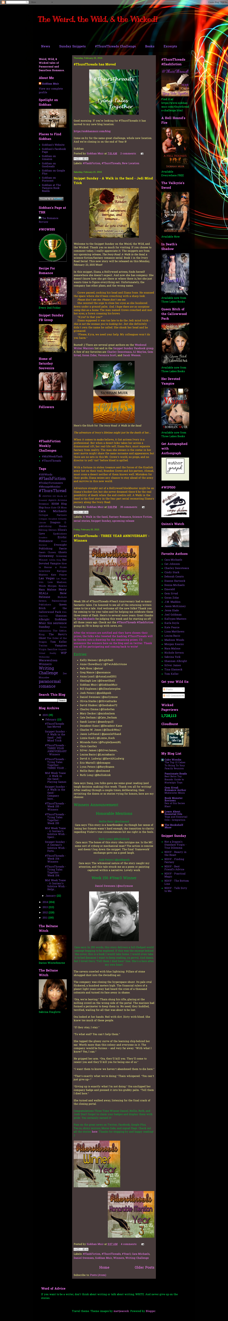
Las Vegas (47, 578)
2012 (45, 913)
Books (149, 46)
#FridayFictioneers (51, 483)
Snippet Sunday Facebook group (133, 348)
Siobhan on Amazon (49, 158)
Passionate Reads (176, 774)
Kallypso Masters (175, 619)
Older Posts (144, 1267)
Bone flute (50, 507)
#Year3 (126, 1254)
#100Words (45, 475)
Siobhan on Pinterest (49, 179)
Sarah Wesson (132, 355)
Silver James (172, 665)
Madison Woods (174, 640)
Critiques (43, 519)
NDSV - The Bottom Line (176, 882)
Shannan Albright (175, 661)
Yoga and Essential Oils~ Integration (176, 818)
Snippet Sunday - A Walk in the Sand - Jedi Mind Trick (56, 736)
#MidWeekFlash (52, 457)
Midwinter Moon (175, 793)
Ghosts (62, 552)
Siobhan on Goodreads (49, 165)
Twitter (43, 646)
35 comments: (129, 507)
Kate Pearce (59, 575)
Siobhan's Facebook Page (54, 150)
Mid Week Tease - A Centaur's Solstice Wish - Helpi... (55, 885)
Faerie (63, 549)
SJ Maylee (139, 352)
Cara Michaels (86, 619)
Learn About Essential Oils (173, 813)
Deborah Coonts (174, 577)
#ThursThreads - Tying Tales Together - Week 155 (55, 819)
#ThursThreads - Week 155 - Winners (55, 807)
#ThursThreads (111, 163)
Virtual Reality (47, 653)
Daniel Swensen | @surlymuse (114, 886)
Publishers (45, 604)
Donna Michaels (174, 585)
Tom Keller (58, 642)
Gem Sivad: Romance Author (175, 789)
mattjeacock (121, 1311)
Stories (63, 627)
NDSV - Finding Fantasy (174, 861)
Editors (53, 530)
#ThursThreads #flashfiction (135, 623)
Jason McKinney (175, 606)
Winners (118, 1258)
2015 (45, 715)
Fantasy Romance (120, 517)
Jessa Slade (171, 611)
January (51, 896)
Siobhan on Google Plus (53, 172)
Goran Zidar (89, 355)
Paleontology (59, 601)
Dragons (55, 523)
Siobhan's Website (53, 145)
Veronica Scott (107, 355)
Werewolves (48, 660)
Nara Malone (47, 590)
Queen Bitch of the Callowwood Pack (53, 608)
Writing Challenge (137, 1258)
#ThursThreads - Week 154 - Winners (55, 859)
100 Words (58, 496)
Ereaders (43, 537)
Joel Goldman (173, 615)
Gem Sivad (171, 594)
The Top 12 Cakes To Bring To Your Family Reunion (175, 765)
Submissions (45, 630)
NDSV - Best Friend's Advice (174, 868)
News (45, 46)
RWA (64, 612)
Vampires (61, 646)
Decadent (52, 519)
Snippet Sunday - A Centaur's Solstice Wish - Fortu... (56, 846)
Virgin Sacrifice (48, 649)
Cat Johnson (172, 564)
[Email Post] (141, 154)
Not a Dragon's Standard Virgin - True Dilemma (175, 845)
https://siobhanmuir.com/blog (92, 131)
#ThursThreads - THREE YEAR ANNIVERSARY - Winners (56, 750)
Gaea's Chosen (47, 552)
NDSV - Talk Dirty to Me (175, 889)
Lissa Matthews (174, 632)
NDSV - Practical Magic (175, 875)
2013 (45, 907)
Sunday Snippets (72, 46)
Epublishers (60, 534)
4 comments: (129, 1244)
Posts (169, 690)
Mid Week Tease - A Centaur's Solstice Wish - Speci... (55, 833)
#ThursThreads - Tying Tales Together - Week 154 (55, 871)
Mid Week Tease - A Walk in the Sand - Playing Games (55, 777)
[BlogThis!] (78, 158)
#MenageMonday (50, 487)
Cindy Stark (171, 572)
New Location (130, 163)
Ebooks (63, 526)
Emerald (169, 589)
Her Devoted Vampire (53, 562)
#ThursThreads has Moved (95, 64)
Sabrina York (172, 657)
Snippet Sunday (101, 521)
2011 (45, 918)
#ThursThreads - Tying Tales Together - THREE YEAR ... (55, 764)
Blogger (150, 1311)
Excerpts (170, 46)
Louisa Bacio (172, 636)
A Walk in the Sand (95, 517)
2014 (45, 902)
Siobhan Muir (103, 1258)
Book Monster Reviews (174, 799)
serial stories (82, 521)
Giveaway (46, 556)
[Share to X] (81, 158)
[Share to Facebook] (83, 158)
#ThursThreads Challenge (115, 46)
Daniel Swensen (84, 1258)
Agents (52, 500)
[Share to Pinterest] (86, 158)
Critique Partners (53, 515)
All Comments (174, 696)
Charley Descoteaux (119, 352)
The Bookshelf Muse (174, 826)
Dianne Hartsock (174, 581)
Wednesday (44, 657)
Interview (44, 571)
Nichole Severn (174, 653)
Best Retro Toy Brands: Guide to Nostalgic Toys (174, 779)
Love (50, 582)
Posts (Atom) (98, 1275)
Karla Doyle (171, 623)
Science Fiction (142, 517)
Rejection (43, 616)
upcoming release (123, 521)
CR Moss (62, 507)
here (94, 1132)
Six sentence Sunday (53, 625)
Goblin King (55, 560)
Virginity (62, 649)
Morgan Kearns (57, 586)
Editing (43, 530)
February (51, 720)
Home (104, 1267)
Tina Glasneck (173, 670)
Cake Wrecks (173, 760)
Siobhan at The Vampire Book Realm (51, 188)
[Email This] (75, 158)
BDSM (55, 504)
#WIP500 (46, 496)
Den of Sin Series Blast (175, 805)
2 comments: (128, 154)
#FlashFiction (91, 163)
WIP (64, 653)
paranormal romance (50, 684)
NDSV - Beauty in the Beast (175, 853)
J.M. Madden (172, 602)
